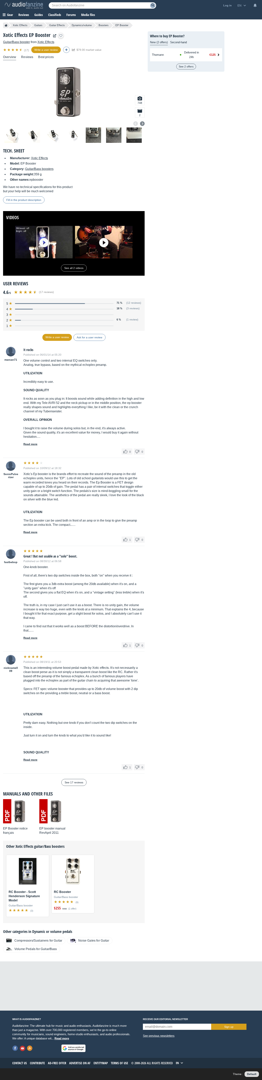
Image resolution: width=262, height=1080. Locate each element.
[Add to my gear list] (60, 35)
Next (142, 123)
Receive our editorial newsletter (165, 1019)
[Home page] (6, 25)
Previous (135, 123)
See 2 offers (186, 66)
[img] (13, 50)
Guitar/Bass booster (16, 42)
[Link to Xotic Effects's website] (53, 35)
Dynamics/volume (82, 25)
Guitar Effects (57, 25)
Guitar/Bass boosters (39, 169)
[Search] (152, 5)
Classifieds (54, 14)
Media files (88, 14)
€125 (212, 54)
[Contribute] (66, 50)
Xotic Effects (20, 25)
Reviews (23, 14)
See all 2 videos (73, 268)
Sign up (228, 1026)
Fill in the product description (23, 199)
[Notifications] (255, 5)
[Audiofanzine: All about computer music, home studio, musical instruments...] (24, 5)
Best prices (46, 57)
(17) (26, 50)
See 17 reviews (74, 782)
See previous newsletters (159, 1035)
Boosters (104, 25)
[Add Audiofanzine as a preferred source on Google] (73, 1048)
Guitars (38, 25)
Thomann (158, 54)
